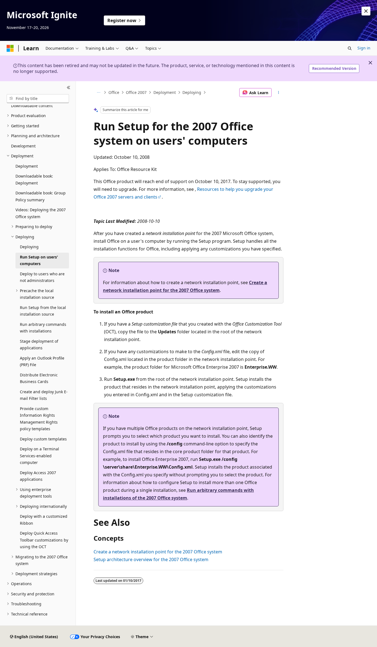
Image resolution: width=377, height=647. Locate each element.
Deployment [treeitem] (26, 166)
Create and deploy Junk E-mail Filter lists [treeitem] (44, 395)
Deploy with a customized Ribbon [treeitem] (43, 520)
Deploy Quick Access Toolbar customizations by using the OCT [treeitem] (44, 539)
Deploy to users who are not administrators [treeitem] (42, 277)
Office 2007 (136, 92)
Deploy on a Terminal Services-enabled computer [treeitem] (39, 455)
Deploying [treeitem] (29, 246)
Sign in (363, 48)
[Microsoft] (10, 48)
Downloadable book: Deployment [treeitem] (34, 179)
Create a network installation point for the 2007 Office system (158, 552)
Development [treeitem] (23, 146)
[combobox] (38, 98)
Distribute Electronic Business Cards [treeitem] (39, 378)
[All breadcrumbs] (98, 92)
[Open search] (349, 48)
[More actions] (278, 92)
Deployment (164, 92)
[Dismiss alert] (366, 11)
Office (113, 92)
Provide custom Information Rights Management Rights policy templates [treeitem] (39, 419)
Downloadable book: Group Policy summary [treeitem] (40, 196)
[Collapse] (68, 87)
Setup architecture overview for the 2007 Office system (151, 559)
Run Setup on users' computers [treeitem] (39, 260)
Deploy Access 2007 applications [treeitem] (38, 476)
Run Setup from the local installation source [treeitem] (43, 311)
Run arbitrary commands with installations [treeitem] (43, 328)
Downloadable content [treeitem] (32, 105)
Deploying (191, 92)
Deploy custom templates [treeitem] (43, 439)
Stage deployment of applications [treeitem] (39, 345)
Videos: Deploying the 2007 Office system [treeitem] (40, 213)
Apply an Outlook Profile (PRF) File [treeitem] (42, 361)
